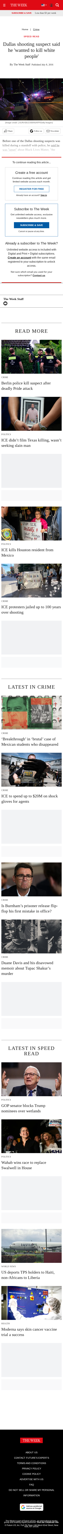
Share (10, 131)
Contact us (39, 275)
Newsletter (54, 131)
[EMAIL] (6, 303)
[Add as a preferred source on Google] (31, 1507)
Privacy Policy (31, 1468)
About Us (31, 1452)
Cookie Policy (31, 1474)
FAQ (31, 1484)
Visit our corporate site (48, 1522)
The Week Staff (22, 64)
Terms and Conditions (31, 1463)
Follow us (38, 131)
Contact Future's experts (31, 1457)
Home (25, 29)
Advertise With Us (31, 1479)
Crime (36, 29)
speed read (31, 37)
